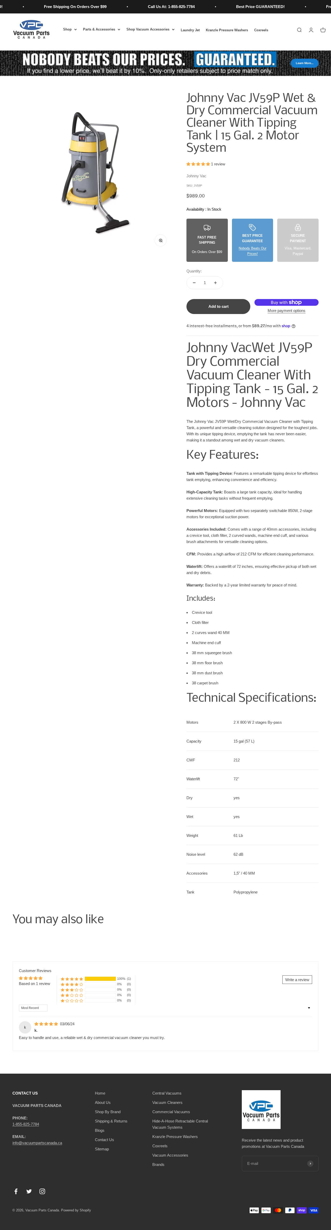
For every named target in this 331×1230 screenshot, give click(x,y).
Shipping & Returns (111, 1121)
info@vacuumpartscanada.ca (37, 1143)
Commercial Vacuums (171, 1112)
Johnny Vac (196, 176)
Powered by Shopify (76, 1210)
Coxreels (261, 30)
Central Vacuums (167, 1093)
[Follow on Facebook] (15, 1191)
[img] (46, 1024)
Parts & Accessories (99, 29)
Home (100, 1093)
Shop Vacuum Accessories (147, 29)
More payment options (286, 310)
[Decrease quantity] (194, 283)
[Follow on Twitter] (29, 1191)
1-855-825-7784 (25, 1124)
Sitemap (102, 1149)
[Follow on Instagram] (42, 1191)
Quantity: (194, 271)
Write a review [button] (297, 979)
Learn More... (304, 63)
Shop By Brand (108, 1112)
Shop (67, 29)
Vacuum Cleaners (167, 1102)
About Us (103, 1102)
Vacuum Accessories (170, 1155)
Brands (158, 1164)
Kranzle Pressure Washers (227, 30)
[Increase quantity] (215, 283)
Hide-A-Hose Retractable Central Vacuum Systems (180, 1124)
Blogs (99, 1130)
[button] (198, 164)
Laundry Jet (190, 30)
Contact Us (104, 1139)
